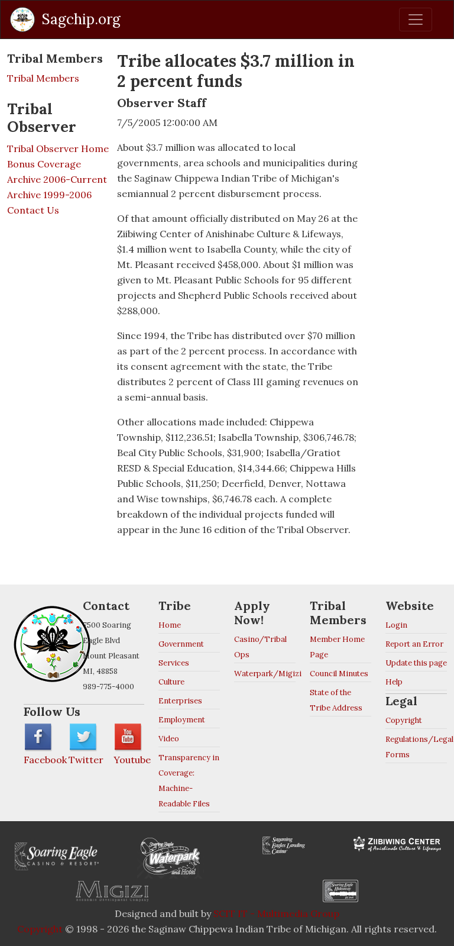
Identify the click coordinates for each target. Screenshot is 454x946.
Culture (171, 682)
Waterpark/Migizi (267, 674)
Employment (181, 720)
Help (394, 682)
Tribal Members (43, 78)
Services (173, 663)
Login (396, 625)
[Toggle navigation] (415, 19)
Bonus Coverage (44, 164)
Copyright (403, 720)
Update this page (416, 663)
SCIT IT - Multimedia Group (276, 913)
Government (181, 644)
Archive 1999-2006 (49, 195)
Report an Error (414, 644)
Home (169, 625)
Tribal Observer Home (58, 148)
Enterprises (180, 701)
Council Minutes (339, 674)
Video (168, 739)
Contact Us (33, 210)
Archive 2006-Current (57, 179)
